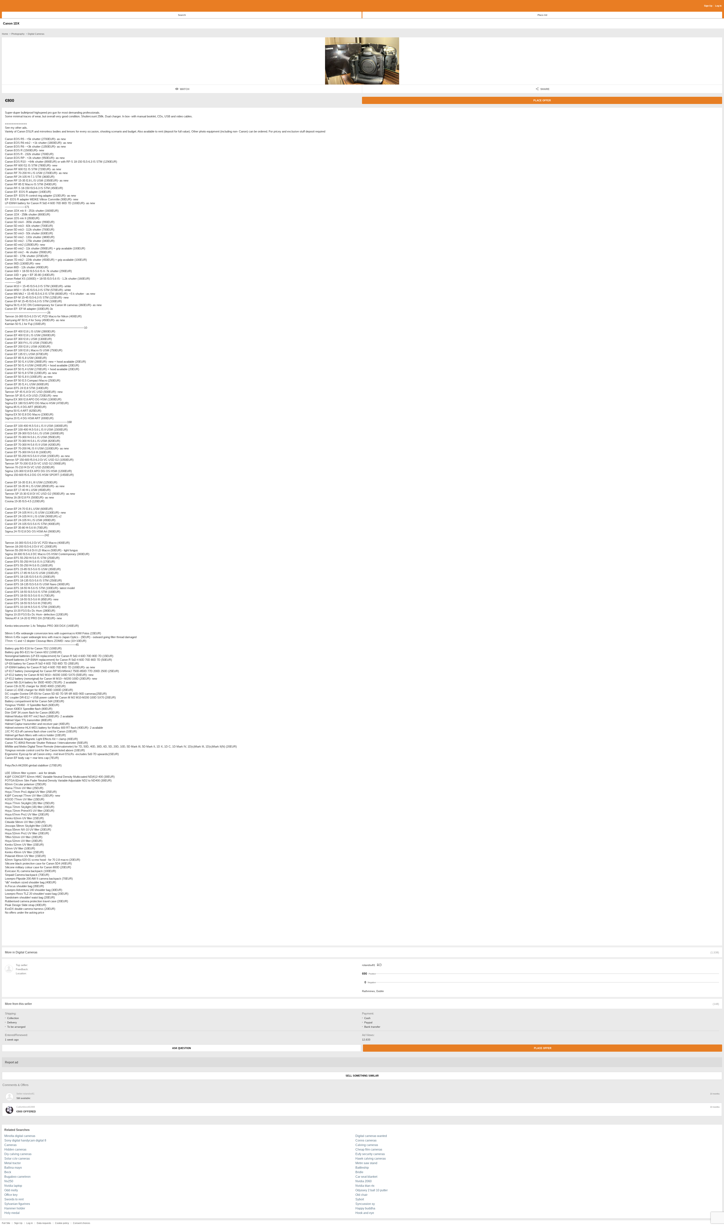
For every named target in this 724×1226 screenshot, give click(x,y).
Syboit (359, 1199)
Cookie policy (62, 1223)
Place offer (542, 100)
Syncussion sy (365, 1203)
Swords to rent (14, 1199)
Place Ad (542, 15)
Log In (718, 6)
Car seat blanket (366, 1176)
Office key (11, 1194)
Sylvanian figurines (17, 1203)
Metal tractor (12, 1163)
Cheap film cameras (368, 1149)
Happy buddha (365, 1208)
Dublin (380, 991)
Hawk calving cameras (370, 1158)
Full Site (6, 1223)
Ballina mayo (13, 1167)
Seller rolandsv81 (25, 1093)
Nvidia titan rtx (364, 1185)
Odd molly (11, 1190)
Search (182, 15)
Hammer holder (14, 1208)
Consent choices (81, 1223)
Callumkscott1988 (25, 1107)
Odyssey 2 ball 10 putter (371, 1190)
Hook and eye (364, 1212)
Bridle (359, 1172)
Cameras (10, 1145)
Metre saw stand (366, 1163)
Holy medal (12, 1212)
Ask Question (181, 1048)
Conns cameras (366, 1140)
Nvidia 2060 (363, 1181)
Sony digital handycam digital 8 (25, 1140)
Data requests (44, 1223)
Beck (7, 1172)
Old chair (361, 1194)
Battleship (362, 1167)
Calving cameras (366, 1145)
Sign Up (708, 6)
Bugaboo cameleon (17, 1176)
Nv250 (8, 1181)
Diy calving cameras (17, 1154)
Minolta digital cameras (19, 1136)
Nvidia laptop (13, 1185)
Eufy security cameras (370, 1154)
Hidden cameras (15, 1149)
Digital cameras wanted (371, 1136)
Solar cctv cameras (17, 1158)
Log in (29, 1223)
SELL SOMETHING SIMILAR (362, 1075)
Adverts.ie (16, 6)
